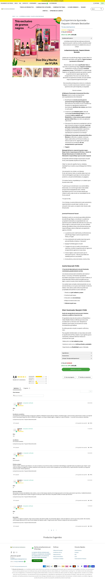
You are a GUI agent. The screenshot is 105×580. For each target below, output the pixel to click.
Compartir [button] (17, 423)
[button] (89, 423)
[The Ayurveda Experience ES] (8, 9)
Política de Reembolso (58, 556)
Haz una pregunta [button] (70, 377)
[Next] (59, 42)
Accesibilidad (53, 3)
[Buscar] (101, 9)
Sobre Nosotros (78, 550)
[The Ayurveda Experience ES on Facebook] (11, 552)
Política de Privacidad (57, 550)
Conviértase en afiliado (58, 558)
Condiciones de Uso (57, 552)
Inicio (16, 3)
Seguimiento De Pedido (7, 3)
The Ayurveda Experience (68, 27)
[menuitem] (27, 7)
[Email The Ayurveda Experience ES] (16, 552)
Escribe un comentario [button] (85, 377)
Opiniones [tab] (16, 388)
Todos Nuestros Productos (80, 558)
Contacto (25, 3)
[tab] (76, 38)
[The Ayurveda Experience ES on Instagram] (14, 552)
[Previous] (13, 42)
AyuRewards (33, 3)
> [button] (56, 530)
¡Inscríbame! (37, 560)
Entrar (97, 3)
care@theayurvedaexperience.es (18, 559)
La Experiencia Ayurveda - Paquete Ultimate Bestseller (24, 419)
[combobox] (97, 9)
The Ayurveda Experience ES (20, 566)
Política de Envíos (57, 554)
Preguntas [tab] (26, 388)
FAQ (20, 3)
